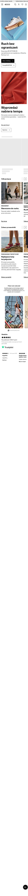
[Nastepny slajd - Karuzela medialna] (26, 312)
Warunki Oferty (5, 125)
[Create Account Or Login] (18, 4)
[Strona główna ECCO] (7, 4)
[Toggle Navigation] (2, 4)
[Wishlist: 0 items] (22, 4)
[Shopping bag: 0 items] (26, 4)
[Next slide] (25, 179)
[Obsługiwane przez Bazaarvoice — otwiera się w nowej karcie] (13, 331)
